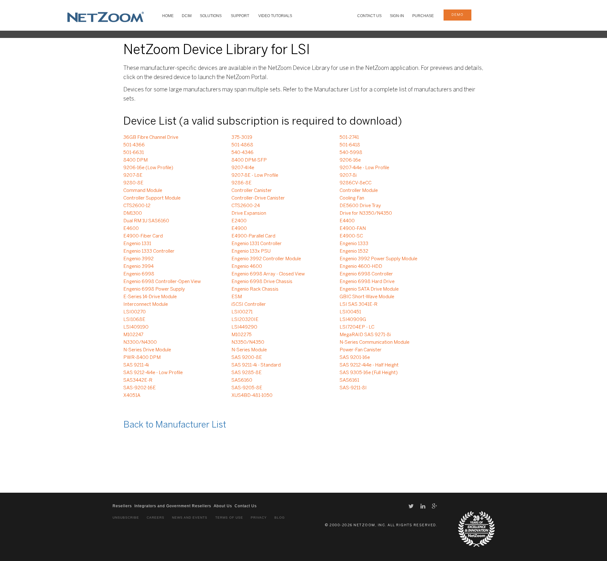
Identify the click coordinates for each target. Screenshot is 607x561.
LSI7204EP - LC (357, 327)
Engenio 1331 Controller (256, 244)
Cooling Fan (352, 198)
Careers (155, 517)
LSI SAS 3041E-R (358, 304)
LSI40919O (136, 327)
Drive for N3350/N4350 (366, 213)
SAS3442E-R (137, 380)
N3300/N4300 (140, 342)
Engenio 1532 (354, 251)
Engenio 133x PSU (251, 251)
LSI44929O (244, 327)
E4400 (347, 221)
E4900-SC (351, 236)
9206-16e (350, 160)
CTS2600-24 (245, 206)
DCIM (187, 16)
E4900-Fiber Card (143, 236)
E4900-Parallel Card (253, 236)
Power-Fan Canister (361, 350)
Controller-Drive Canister (258, 198)
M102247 (133, 335)
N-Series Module (249, 350)
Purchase (423, 16)
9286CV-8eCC (355, 183)
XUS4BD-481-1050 (252, 395)
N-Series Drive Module (147, 350)
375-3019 (241, 137)
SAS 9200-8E (246, 357)
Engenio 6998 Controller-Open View (162, 282)
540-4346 (242, 153)
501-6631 (133, 153)
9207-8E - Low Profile (254, 175)
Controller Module (359, 190)
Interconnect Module (145, 304)
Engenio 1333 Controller (149, 251)
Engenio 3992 (138, 259)
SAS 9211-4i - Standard (256, 365)
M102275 (241, 335)
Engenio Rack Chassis (255, 289)
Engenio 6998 (138, 274)
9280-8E (133, 183)
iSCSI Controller (248, 304)
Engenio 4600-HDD (361, 266)
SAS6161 (349, 380)
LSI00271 (242, 312)
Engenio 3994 (138, 266)
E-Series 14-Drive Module (150, 297)
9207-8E (133, 175)
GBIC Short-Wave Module (367, 297)
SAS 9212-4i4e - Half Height (369, 365)
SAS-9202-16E (139, 388)
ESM (236, 297)
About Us (223, 506)
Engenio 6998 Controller (366, 274)
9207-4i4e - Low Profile (364, 168)
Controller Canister (251, 190)
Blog (279, 517)
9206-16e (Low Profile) (148, 168)
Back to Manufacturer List (174, 425)
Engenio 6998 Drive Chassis (261, 282)
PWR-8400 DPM (142, 357)
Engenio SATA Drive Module (369, 289)
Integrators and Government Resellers (172, 506)
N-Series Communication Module (374, 342)
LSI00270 (134, 312)
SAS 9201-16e (355, 357)
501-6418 (350, 145)
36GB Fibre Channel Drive (150, 137)
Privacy (259, 517)
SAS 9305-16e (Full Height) (369, 373)
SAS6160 (241, 380)
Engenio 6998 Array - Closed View (268, 274)
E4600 (131, 228)
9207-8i (348, 175)
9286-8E (241, 183)
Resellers (122, 506)
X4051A (131, 395)
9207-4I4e (242, 168)
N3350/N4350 (247, 342)
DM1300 (132, 213)
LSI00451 (350, 312)
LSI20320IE (245, 319)
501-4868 (242, 145)
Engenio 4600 (246, 266)
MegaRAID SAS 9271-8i (365, 335)
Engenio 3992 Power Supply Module (378, 259)
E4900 (239, 228)
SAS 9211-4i (136, 365)
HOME (168, 16)
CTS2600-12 (136, 206)
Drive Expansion (248, 213)
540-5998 (351, 153)
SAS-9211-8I (353, 388)
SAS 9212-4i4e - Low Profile (153, 373)
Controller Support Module (152, 198)
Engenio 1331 (137, 244)
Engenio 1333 (354, 244)
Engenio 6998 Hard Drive (367, 282)
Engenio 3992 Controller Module (266, 259)
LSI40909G (353, 319)
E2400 (239, 221)
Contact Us (369, 16)
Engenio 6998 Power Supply (154, 289)
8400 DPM (135, 160)
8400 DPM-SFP (249, 160)
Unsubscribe (126, 517)
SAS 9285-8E (246, 373)
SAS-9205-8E (246, 388)
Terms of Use (229, 517)
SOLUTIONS (211, 16)
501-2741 (349, 137)
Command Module (142, 190)
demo (457, 14)
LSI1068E (134, 319)
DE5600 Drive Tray (360, 206)
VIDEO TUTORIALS (275, 16)
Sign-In (397, 16)
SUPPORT (240, 16)
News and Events (189, 517)
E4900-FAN (353, 228)
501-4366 (134, 145)
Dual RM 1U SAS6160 (146, 221)
